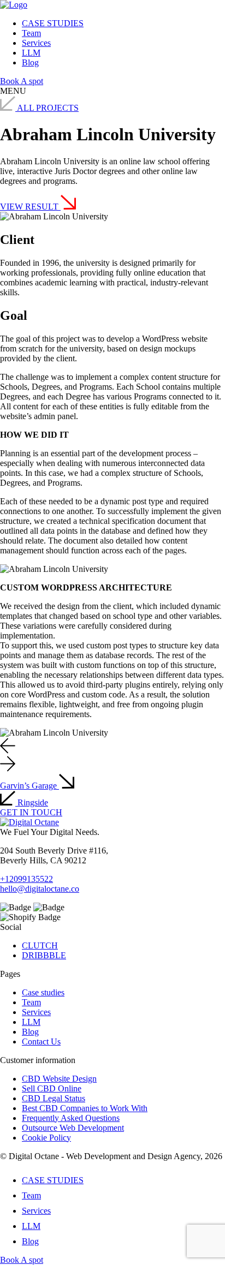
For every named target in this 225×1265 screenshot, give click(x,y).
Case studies (43, 992)
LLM (31, 52)
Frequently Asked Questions (71, 1118)
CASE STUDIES (53, 23)
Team (31, 33)
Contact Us (41, 1041)
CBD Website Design (59, 1078)
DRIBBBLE (44, 955)
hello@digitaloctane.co (39, 888)
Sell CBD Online (51, 1088)
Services (36, 42)
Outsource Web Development (73, 1127)
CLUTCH (40, 945)
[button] (7, 746)
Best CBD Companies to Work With (84, 1108)
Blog (30, 62)
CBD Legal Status (53, 1098)
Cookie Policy (46, 1137)
